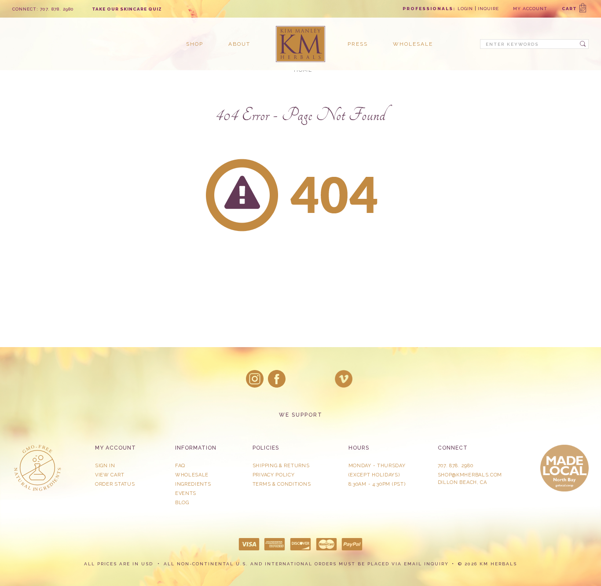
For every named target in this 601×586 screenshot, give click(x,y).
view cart (109, 475)
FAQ (180, 466)
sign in (105, 466)
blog (182, 502)
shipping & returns (281, 466)
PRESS (358, 44)
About (239, 44)
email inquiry (426, 563)
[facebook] (277, 379)
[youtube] (343, 379)
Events (185, 493)
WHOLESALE (192, 475)
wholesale (413, 44)
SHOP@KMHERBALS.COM (470, 475)
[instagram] (255, 379)
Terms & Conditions (282, 484)
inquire (488, 8)
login (465, 8)
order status (115, 484)
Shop (194, 44)
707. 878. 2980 (455, 466)
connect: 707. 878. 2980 (43, 9)
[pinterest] (321, 379)
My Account (530, 8)
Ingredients (193, 484)
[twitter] (299, 379)
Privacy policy (274, 475)
